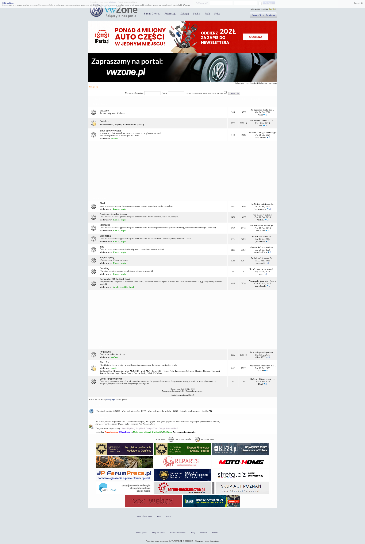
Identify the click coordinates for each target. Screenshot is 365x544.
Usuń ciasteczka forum (179, 395)
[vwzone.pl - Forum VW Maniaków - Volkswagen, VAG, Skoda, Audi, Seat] (113, 17)
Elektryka (105, 225)
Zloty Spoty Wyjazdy (110, 130)
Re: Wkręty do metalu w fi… (262, 120)
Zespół (191, 395)
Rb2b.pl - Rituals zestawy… (262, 379)
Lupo (117, 373)
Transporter (180, 371)
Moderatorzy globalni (142, 432)
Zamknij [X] (358, 3)
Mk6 (143, 371)
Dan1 (260, 384)
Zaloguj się (93, 87)
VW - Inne (157, 373)
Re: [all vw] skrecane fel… (262, 258)
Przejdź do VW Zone (97, 399)
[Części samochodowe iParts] (182, 53)
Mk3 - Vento (163, 371)
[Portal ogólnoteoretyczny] (241, 481)
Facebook (203, 532)
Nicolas (260, 370)
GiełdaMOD (157, 432)
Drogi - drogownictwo (111, 378)
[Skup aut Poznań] (241, 468)
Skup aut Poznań (158, 532)
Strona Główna (152, 13)
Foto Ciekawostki (116, 371)
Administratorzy (111, 432)
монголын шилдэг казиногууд (262, 132)
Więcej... (186, 5)
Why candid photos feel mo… (262, 366)
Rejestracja (170, 13)
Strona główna (121, 399)
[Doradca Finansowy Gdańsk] (124, 455)
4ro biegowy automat (262, 215)
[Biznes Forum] (241, 455)
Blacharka (105, 236)
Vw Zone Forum (99, 104)
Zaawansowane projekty (133, 124)
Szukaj (196, 13)
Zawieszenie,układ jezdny (113, 214)
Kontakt (215, 532)
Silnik (103, 203)
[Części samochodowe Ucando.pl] (212, 507)
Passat (123, 373)
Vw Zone (104, 110)
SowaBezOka (260, 286)
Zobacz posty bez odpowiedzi (246, 83)
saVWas (114, 138)
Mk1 (132, 371)
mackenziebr (260, 137)
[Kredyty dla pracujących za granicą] (182, 481)
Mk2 (137, 371)
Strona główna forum (144, 516)
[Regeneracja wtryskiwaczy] (182, 468)
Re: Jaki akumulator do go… (262, 225)
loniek (114, 368)
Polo (172, 371)
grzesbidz (124, 287)
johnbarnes (260, 241)
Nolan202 (260, 230)
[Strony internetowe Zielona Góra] (124, 494)
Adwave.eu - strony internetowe (207, 541)
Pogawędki (105, 351)
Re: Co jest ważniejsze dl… (262, 204)
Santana (110, 373)
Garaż (110, 124)
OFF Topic (97, 347)
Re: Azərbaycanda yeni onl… (262, 352)
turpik (123, 209)
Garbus (137, 373)
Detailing (104, 268)
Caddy (130, 373)
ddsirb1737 (261, 357)
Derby (143, 373)
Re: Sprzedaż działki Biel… (263, 110)
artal (261, 125)
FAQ (207, 13)
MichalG (260, 220)
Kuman (116, 209)
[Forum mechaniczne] (182, 494)
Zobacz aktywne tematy (268, 83)
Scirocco (190, 371)
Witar (260, 115)
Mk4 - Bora (151, 371)
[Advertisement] (183, 168)
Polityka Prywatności (178, 532)
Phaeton (198, 371)
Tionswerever (261, 209)
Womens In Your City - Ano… (262, 281)
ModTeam (167, 432)
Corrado (206, 371)
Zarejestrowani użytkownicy (184, 432)
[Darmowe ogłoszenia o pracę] (124, 481)
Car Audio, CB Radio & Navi (115, 279)
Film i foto (105, 362)
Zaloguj (184, 13)
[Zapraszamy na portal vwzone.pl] (182, 81)
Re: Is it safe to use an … (262, 236)
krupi (131, 287)
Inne (102, 246)
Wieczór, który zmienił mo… (262, 247)
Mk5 (127, 371)
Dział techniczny (99, 198)
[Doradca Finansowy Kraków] (182, 455)
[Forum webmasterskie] (153, 507)
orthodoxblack (260, 252)
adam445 (260, 263)
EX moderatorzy (125, 432)
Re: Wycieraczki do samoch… (262, 269)
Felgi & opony (107, 257)
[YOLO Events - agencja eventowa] (124, 468)
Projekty (104, 121)
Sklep (217, 13)
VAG (150, 373)
